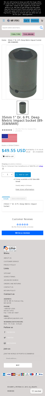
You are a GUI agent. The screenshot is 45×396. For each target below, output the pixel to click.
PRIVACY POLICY (10, 265)
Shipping (4, 164)
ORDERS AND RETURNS (12, 284)
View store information (25, 189)
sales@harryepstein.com (13, 318)
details (6, 199)
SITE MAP (7, 273)
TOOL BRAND (28, 34)
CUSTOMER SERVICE (11, 261)
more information (18, 199)
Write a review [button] (22, 233)
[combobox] (20, 28)
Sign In (26, 21)
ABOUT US (8, 258)
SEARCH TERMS (9, 277)
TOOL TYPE (15, 34)
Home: (4, 40)
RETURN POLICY (9, 290)
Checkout (34, 21)
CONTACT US (8, 287)
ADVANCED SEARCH (11, 280)
